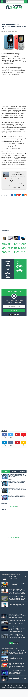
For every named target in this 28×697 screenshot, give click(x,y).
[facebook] (5, 685)
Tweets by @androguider (14, 537)
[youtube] (19, 685)
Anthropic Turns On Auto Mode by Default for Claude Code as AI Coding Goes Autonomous (17, 652)
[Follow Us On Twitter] (12, 315)
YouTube (14, 471)
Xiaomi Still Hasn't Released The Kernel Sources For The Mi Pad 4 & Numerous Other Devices (17, 604)
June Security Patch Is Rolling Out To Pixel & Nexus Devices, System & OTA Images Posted (17, 598)
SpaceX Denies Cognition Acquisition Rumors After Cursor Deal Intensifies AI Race (17, 616)
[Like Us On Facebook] (10, 315)
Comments (22, 471)
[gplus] (11, 685)
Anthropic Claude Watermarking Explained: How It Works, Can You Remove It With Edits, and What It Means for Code (17, 629)
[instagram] (14, 685)
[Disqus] (14, 368)
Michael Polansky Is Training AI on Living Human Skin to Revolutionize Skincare (16, 481)
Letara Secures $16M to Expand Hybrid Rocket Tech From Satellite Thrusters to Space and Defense (17, 475)
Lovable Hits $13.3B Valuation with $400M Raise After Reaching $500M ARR (17, 672)
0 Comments (14, 31)
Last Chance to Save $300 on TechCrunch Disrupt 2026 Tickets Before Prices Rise (16, 495)
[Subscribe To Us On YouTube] (18, 315)
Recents (6, 471)
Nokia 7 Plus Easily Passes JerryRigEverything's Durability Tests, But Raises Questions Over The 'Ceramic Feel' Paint (17, 591)
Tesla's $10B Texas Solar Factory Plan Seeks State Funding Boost (15, 658)
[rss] (22, 685)
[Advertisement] (14, 90)
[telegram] (16, 685)
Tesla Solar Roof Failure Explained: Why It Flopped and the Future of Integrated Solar (17, 488)
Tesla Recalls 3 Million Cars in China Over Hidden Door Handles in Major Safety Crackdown (17, 622)
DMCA (11, 643)
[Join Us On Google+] (15, 315)
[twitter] (8, 685)
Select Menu (2, 1)
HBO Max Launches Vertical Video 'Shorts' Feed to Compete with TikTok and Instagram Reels (17, 665)
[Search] (25, 1)
